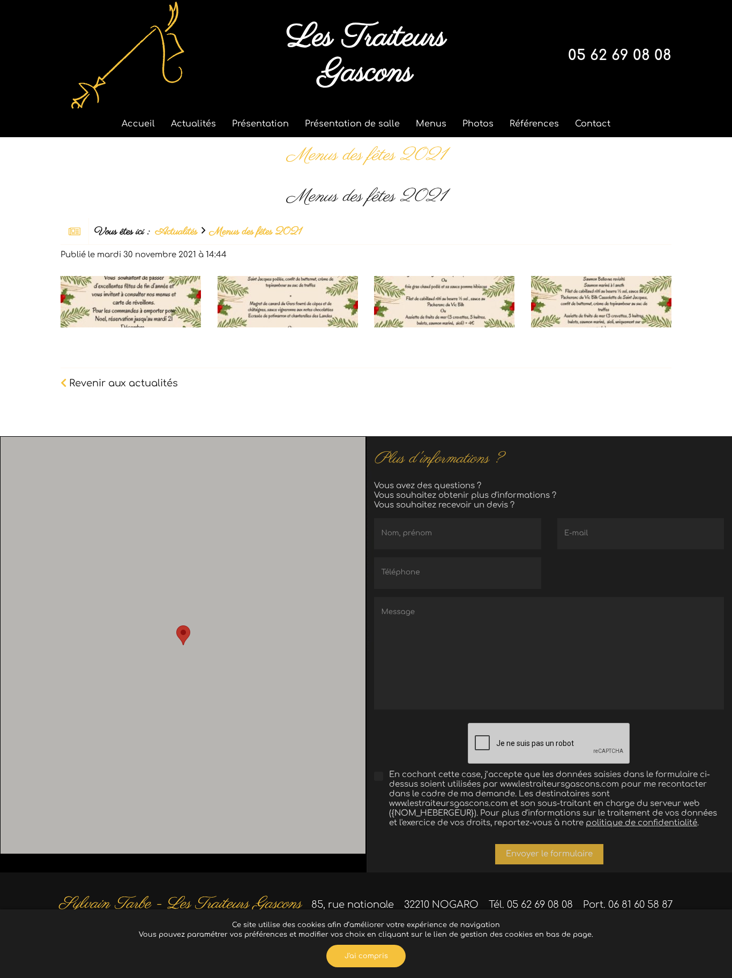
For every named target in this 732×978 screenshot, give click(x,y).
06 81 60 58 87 (640, 904)
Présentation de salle (352, 124)
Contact (592, 124)
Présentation (260, 124)
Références (534, 124)
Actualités (193, 124)
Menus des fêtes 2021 (256, 232)
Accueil (138, 124)
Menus (431, 124)
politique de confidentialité (641, 822)
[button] (183, 635)
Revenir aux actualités (122, 383)
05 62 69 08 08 (619, 55)
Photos (478, 124)
